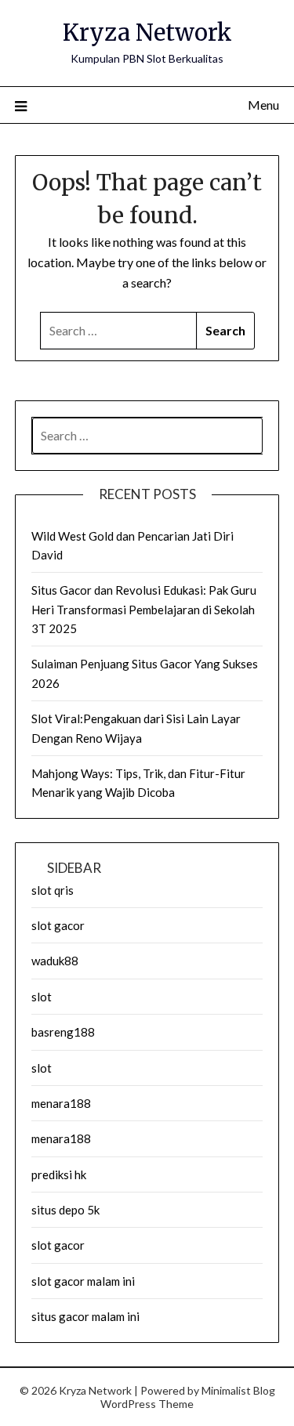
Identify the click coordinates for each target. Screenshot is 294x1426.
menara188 (61, 1103)
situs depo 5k (65, 1210)
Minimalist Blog (238, 1390)
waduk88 (54, 961)
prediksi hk (58, 1174)
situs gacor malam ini (85, 1316)
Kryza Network (147, 32)
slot (41, 997)
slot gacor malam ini (83, 1281)
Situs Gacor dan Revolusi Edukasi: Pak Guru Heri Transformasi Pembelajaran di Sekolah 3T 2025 (143, 609)
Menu (263, 104)
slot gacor (58, 925)
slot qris (52, 890)
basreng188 (63, 1032)
